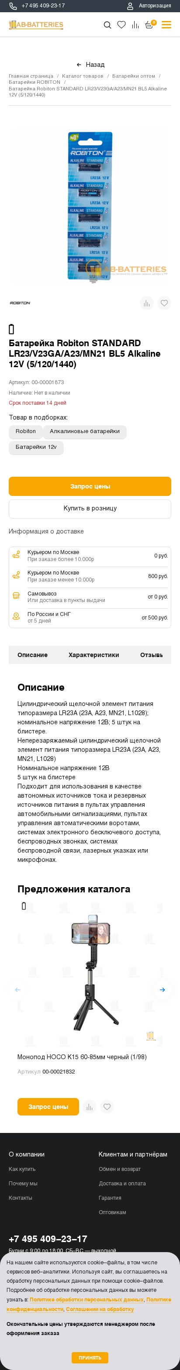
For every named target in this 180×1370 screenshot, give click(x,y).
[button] (162, 989)
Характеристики (94, 654)
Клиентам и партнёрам (133, 1155)
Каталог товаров (83, 76)
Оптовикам (112, 1212)
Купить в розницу (90, 509)
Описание (32, 654)
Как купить (22, 1169)
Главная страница (31, 76)
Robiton (26, 431)
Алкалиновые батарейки (85, 431)
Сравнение (135, 25)
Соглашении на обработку (100, 1309)
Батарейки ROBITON (34, 82)
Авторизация (155, 6)
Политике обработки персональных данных (87, 1300)
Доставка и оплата (122, 1184)
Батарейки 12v (36, 447)
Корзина (154, 22)
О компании (27, 1155)
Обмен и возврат (120, 1169)
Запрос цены (90, 486)
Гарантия (110, 1198)
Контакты (20, 1198)
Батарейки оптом (133, 76)
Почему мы (23, 1184)
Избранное (121, 25)
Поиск (107, 25)
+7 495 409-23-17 (43, 6)
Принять (90, 1357)
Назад (95, 65)
